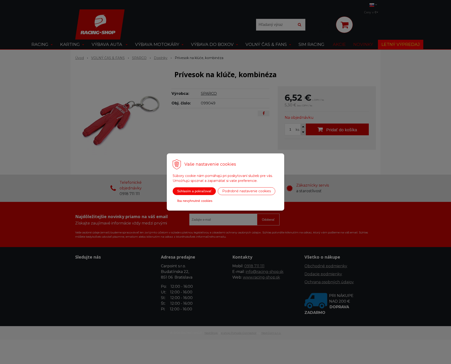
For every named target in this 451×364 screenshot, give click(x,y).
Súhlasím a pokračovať (194, 191)
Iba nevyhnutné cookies (194, 201)
